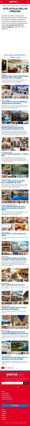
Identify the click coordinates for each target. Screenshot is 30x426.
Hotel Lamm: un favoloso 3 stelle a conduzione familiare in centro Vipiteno (15, 333)
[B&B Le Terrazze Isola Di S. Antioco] (15, 275)
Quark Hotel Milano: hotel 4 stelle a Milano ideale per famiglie (14, 308)
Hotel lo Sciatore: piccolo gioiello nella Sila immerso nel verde (13, 182)
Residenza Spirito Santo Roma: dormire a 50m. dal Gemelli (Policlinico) (15, 77)
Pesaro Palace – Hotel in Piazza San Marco (14, 234)
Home (3, 6)
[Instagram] (13, 387)
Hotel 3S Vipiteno (6, 330)
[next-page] (12, 368)
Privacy (25, 422)
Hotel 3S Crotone (6, 179)
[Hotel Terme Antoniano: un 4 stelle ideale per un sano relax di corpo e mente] (15, 196)
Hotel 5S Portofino (6, 355)
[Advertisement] (15, 41)
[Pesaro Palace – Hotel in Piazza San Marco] (15, 224)
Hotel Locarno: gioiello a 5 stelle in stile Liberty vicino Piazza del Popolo (14, 259)
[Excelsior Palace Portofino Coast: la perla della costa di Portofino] (15, 347)
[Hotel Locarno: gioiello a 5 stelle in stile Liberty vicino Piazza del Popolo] (15, 248)
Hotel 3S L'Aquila (6, 100)
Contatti (21, 422)
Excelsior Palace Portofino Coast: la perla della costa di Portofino (14, 358)
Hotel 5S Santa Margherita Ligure (9, 125)
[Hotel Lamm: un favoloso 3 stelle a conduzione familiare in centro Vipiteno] (15, 322)
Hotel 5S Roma (5, 256)
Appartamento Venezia (7, 152)
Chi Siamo (16, 422)
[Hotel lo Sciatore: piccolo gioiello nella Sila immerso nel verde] (15, 171)
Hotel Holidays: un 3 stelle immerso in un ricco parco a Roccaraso (14, 102)
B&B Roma (4, 74)
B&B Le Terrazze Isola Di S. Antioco (13, 285)
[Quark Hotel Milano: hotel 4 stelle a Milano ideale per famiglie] (15, 297)
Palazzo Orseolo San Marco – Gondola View (15, 155)
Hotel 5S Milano (5, 306)
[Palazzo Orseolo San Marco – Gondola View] (15, 144)
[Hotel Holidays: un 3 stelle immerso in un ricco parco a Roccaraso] (15, 92)
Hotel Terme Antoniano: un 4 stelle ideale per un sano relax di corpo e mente (14, 208)
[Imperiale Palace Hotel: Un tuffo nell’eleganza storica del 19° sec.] (15, 117)
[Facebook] (11, 387)
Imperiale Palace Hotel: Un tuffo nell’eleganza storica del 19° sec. (13, 128)
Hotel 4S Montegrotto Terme (8, 204)
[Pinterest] (16, 387)
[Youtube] (18, 387)
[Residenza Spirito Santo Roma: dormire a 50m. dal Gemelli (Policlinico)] (15, 66)
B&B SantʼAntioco (6, 283)
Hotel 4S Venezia (5, 232)
